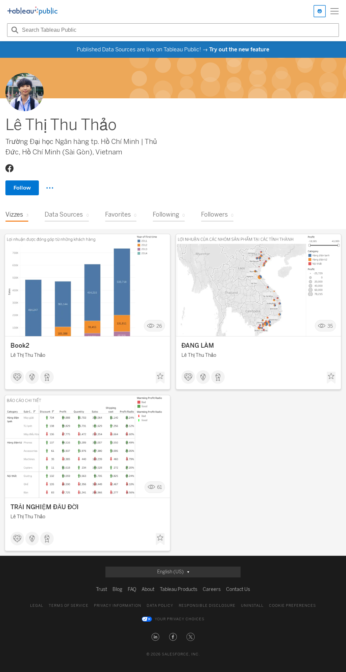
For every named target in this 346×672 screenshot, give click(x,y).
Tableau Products (178, 589)
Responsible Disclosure (207, 605)
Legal (36, 605)
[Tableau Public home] (32, 11)
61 (159, 487)
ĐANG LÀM (197, 345)
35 (330, 326)
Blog (117, 589)
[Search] (13, 30)
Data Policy (160, 605)
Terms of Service (69, 605)
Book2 (19, 345)
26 (159, 326)
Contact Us (238, 589)
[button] (155, 636)
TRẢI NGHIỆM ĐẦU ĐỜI (44, 507)
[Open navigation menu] (334, 11)
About (148, 589)
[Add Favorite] (160, 378)
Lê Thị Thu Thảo (27, 355)
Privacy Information (117, 605)
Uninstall (252, 605)
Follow (22, 187)
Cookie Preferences (292, 605)
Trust (101, 589)
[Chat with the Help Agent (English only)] (320, 11)
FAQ (132, 589)
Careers (212, 589)
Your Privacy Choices (179, 619)
